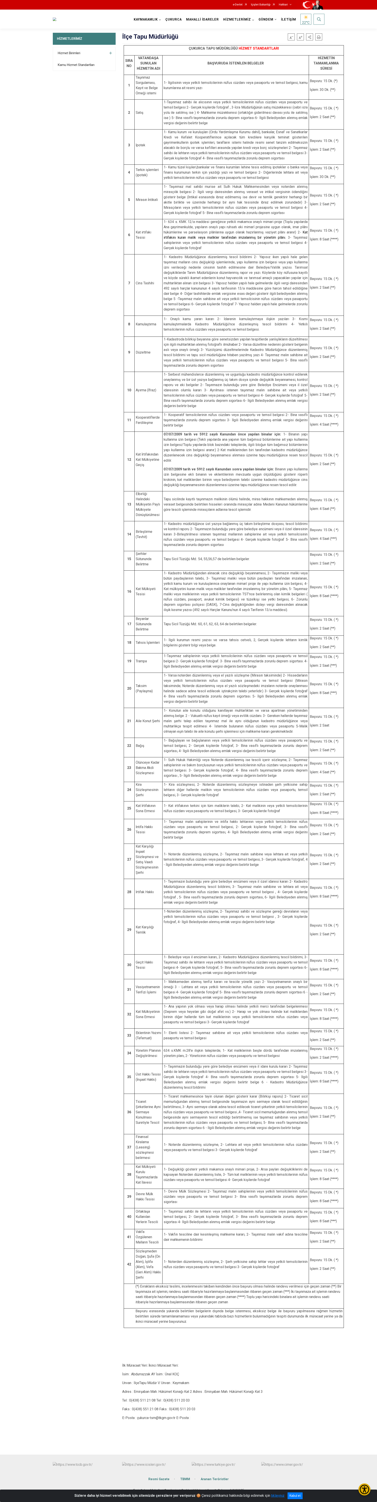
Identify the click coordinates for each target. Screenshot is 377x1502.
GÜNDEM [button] (266, 19)
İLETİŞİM (288, 19)
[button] (309, 36)
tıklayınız (277, 1495)
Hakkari (283, 4)
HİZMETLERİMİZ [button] (237, 19)
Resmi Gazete (159, 1479)
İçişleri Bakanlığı (261, 4)
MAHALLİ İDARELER (202, 19)
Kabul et (295, 1495)
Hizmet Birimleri (69, 53)
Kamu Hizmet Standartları (76, 65)
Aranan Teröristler (215, 1479)
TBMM (185, 1479)
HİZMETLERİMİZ (69, 39)
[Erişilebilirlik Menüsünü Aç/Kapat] (364, 1489)
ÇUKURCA (173, 19)
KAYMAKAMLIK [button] (146, 19)
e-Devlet (238, 4)
